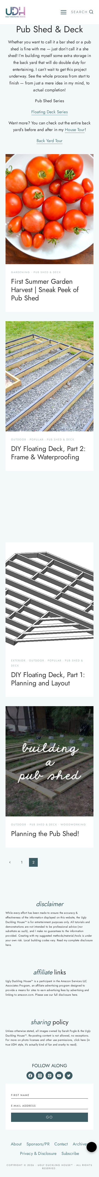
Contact (61, 1144)
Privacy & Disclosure (38, 1153)
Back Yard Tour (50, 141)
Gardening (20, 272)
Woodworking (73, 824)
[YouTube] (59, 1075)
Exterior (18, 660)
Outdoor (18, 439)
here (8, 945)
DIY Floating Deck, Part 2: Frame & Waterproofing (48, 453)
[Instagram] (40, 1075)
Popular (37, 439)
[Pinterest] (49, 1075)
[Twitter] (69, 1075)
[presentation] (49, 209)
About (16, 1144)
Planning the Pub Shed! (45, 834)
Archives (80, 1144)
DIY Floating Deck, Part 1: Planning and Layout (48, 679)
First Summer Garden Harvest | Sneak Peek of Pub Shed (45, 289)
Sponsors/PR (38, 1144)
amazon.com (25, 995)
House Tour (75, 130)
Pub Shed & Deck (47, 272)
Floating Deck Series (49, 112)
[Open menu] (63, 12)
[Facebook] (30, 1075)
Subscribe (70, 1153)
